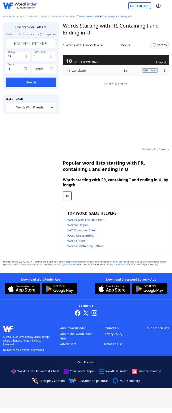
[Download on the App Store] (22, 289)
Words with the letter (63, 16)
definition (150, 70)
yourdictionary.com (72, 264)
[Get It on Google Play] (59, 289)
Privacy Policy (113, 334)
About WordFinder (73, 328)
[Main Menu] (167, 6)
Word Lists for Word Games (34, 16)
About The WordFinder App (76, 336)
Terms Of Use (113, 344)
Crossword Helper (82, 371)
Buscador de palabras (93, 381)
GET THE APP (139, 6)
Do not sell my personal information (23, 350)
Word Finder (9, 16)
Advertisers (68, 344)
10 (67, 196)
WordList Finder (117, 371)
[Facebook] (77, 313)
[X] (86, 313)
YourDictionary (129, 381)
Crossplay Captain (52, 381)
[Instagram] (94, 313)
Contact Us (111, 328)
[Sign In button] (158, 6)
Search (31, 82)
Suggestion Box (158, 328)
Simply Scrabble (149, 371)
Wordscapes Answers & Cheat (38, 371)
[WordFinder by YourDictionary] (20, 6)
